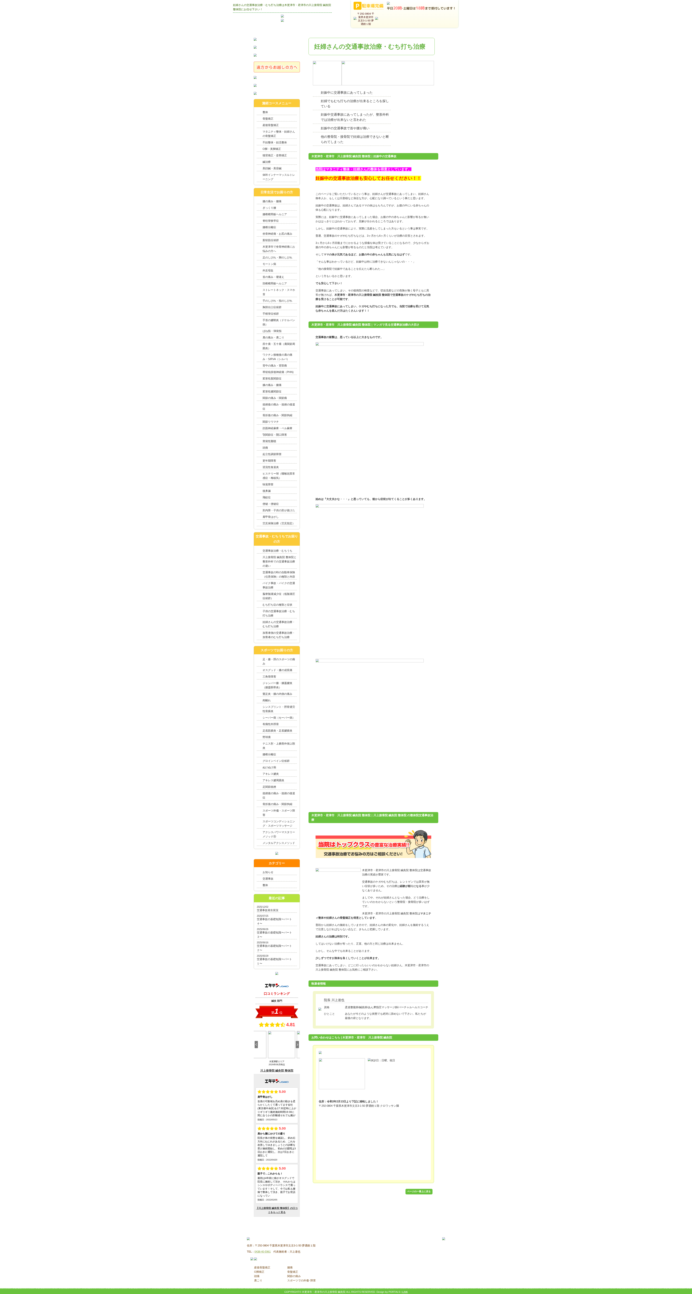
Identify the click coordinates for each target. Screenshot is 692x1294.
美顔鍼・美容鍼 (272, 168)
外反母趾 (268, 270)
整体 (265, 112)
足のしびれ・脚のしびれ (277, 257)
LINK (405, 1291)
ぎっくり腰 (269, 207)
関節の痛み (294, 1276)
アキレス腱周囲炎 (273, 780)
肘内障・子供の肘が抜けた (279, 510)
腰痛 (290, 1267)
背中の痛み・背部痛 (275, 365)
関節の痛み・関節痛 (275, 397)
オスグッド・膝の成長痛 (277, 670)
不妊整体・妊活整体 (275, 142)
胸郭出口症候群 (272, 307)
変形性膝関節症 (272, 391)
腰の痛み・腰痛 (272, 201)
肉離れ (267, 700)
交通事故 (268, 878)
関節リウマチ (271, 421)
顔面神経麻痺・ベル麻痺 (277, 428)
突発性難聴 (269, 441)
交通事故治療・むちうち (277, 550)
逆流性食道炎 (271, 467)
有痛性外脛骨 (271, 724)
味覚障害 (268, 484)
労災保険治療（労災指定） (279, 523)
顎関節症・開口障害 (275, 434)
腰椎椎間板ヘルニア (275, 214)
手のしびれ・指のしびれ (277, 300)
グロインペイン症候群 (276, 760)
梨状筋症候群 (271, 240)
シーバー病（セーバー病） (279, 717)
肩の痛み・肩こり (273, 337)
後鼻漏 (267, 490)
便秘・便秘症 (271, 503)
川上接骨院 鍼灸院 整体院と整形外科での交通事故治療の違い (279, 561)
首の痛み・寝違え (273, 276)
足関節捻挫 (269, 786)
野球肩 (267, 737)
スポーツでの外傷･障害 (301, 1280)
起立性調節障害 (272, 454)
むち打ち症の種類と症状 (277, 604)
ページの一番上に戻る (419, 1191)
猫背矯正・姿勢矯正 (275, 155)
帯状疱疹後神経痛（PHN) (278, 372)
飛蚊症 (267, 497)
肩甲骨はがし (271, 516)
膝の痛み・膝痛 (272, 384)
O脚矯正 (259, 1271)
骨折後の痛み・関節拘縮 (277, 415)
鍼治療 (267, 161)
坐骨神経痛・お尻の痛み (277, 233)
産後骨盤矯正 (271, 125)
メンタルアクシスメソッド (279, 842)
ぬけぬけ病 (269, 767)
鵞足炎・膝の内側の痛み (277, 693)
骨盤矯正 (268, 118)
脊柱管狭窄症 (271, 220)
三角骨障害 (269, 676)
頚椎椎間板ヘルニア (275, 283)
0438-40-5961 (262, 1251)
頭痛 (265, 447)
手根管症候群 (271, 313)
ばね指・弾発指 (272, 330)
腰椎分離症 (269, 227)
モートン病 (269, 263)
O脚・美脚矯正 (272, 148)
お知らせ (268, 872)
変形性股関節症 (272, 378)
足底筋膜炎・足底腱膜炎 (277, 730)
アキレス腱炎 (271, 773)
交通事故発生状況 (267, 910)
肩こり (258, 1280)
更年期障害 (269, 460)
